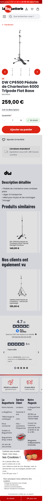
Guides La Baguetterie (7, 431)
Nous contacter (6, 424)
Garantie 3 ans (20, 413)
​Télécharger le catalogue (8, 418)
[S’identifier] (26, 9)
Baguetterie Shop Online (7, 438)
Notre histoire (7, 407)
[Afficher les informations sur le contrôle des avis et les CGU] (36, 334)
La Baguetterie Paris (34, 408)
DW (3, 78)
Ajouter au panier (21, 129)
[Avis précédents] (4, 352)
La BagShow (7, 412)
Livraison (19, 407)
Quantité (6, 115)
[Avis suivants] (38, 352)
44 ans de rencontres (6, 445)
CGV (18, 419)
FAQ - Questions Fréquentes (21, 425)
